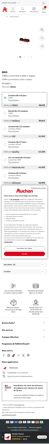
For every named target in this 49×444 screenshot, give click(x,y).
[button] (17, 57)
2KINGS (13, 87)
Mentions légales (35, 427)
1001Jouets (16, 183)
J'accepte (24, 254)
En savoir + (6, 83)
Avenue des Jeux (18, 167)
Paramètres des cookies (24, 248)
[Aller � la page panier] (44, 9)
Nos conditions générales (17, 427)
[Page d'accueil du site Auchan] (4, 9)
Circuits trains (14, 17)
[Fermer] (3, 437)
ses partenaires (14, 199)
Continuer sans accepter (38, 188)
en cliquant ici (19, 405)
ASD (13, 136)
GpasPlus (15, 152)
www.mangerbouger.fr (9, 415)
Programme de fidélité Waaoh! (16, 344)
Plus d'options (13, 100)
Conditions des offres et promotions (24, 430)
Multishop (16, 121)
